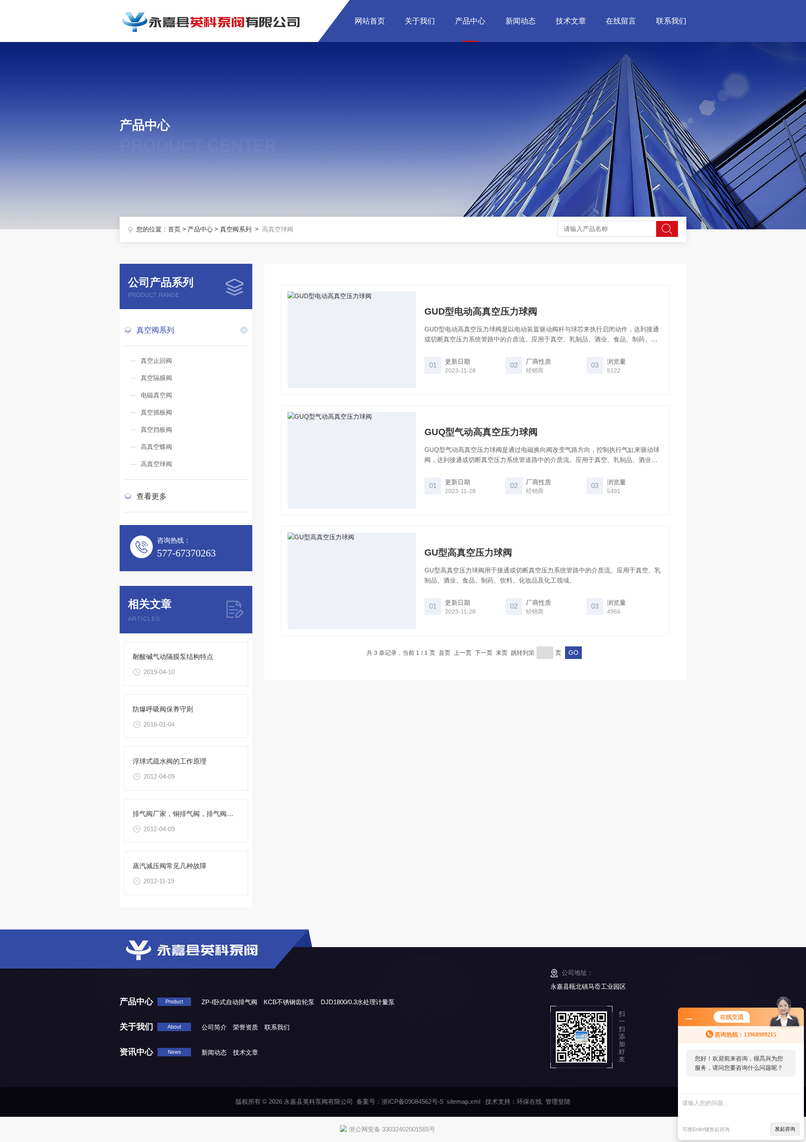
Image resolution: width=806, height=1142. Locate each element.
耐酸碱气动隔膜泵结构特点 (173, 656)
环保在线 (529, 1101)
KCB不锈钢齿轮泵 (289, 1001)
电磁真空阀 (156, 395)
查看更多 (151, 496)
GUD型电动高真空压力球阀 (480, 311)
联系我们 (671, 21)
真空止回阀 (156, 360)
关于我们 (420, 21)
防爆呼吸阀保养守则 (163, 709)
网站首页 (370, 21)
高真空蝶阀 (156, 446)
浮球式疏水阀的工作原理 (170, 761)
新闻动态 (520, 21)
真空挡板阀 (156, 429)
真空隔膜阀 (156, 377)
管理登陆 (557, 1101)
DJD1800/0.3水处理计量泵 (358, 1001)
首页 (174, 229)
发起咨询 (785, 1129)
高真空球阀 (156, 463)
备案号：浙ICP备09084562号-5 (399, 1101)
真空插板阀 (156, 412)
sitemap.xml (463, 1101)
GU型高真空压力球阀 (468, 552)
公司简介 (214, 1027)
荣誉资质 (245, 1027)
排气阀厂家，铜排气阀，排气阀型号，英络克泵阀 (206, 813)
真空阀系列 (235, 229)
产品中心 (470, 21)
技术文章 (571, 21)
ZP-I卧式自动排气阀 (229, 1001)
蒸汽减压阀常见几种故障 (170, 865)
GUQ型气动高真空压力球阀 (481, 432)
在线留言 (621, 21)
